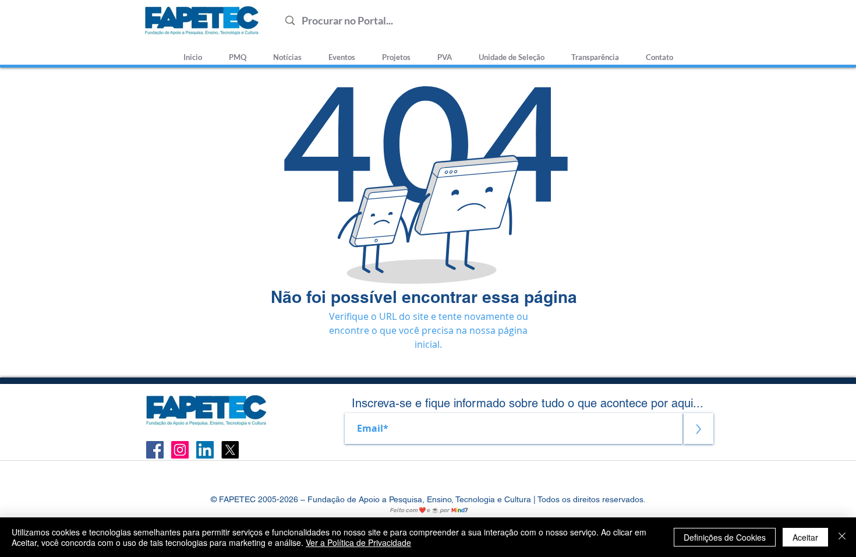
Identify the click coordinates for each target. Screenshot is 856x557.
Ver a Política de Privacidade (358, 542)
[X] (230, 450)
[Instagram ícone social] (180, 450)
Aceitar (805, 537)
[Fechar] (842, 537)
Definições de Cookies (725, 537)
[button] (511, 52)
